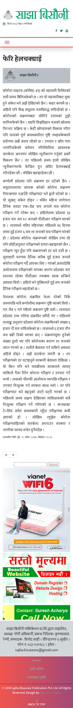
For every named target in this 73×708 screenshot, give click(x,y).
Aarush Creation (50, 692)
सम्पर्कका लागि (36, 677)
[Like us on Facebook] (57, 30)
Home (36, 660)
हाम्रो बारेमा (36, 669)
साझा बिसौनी (28, 75)
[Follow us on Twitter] (63, 30)
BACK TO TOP (36, 704)
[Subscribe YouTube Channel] (68, 30)
